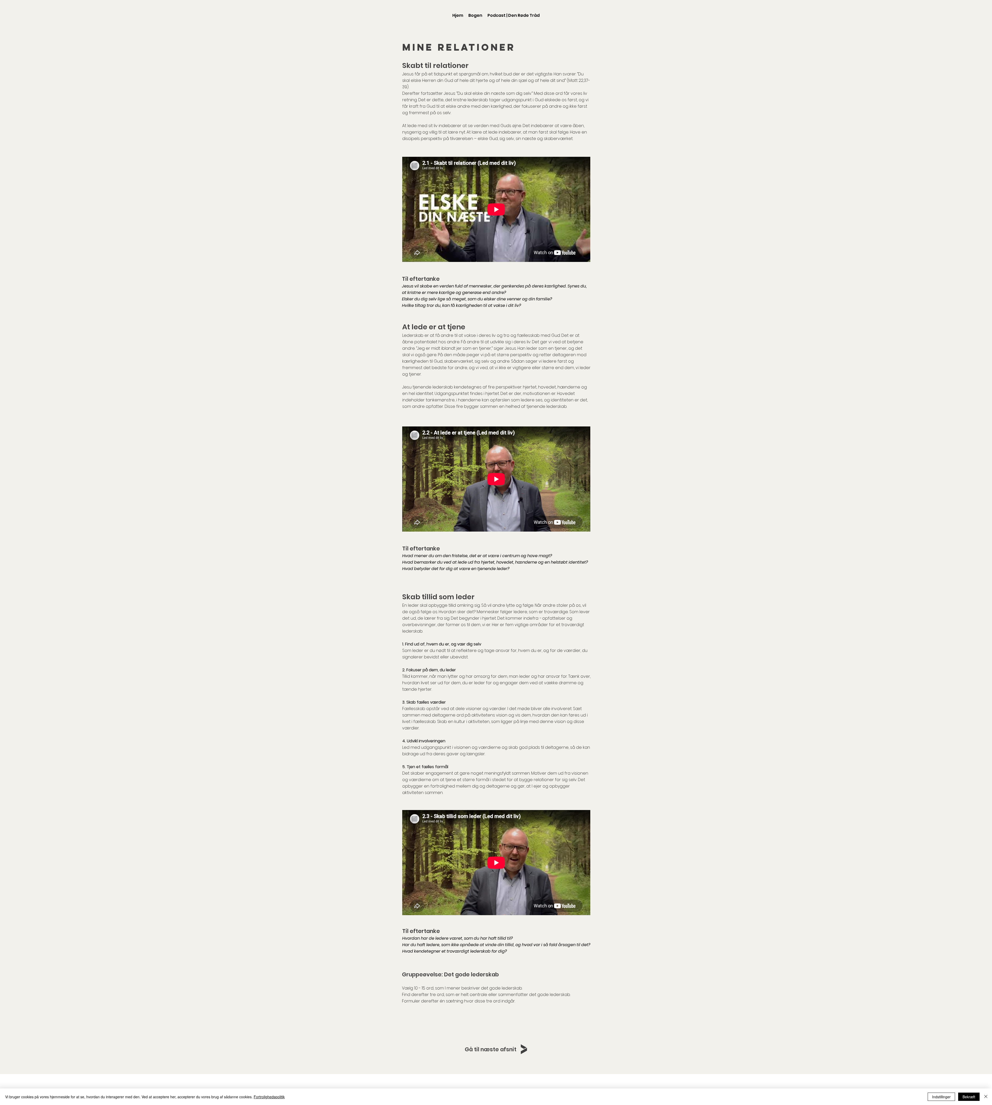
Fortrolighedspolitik (269, 1096)
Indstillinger (941, 1096)
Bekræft (969, 1096)
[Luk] (986, 1097)
